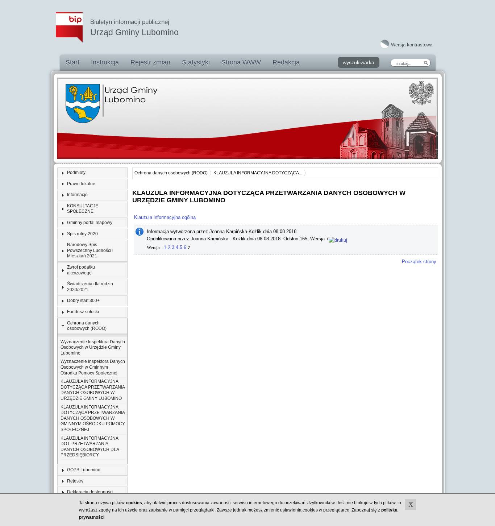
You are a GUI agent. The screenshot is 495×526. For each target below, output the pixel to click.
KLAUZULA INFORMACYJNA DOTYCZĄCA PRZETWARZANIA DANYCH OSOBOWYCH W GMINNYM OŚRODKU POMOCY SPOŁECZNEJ (93, 418)
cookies (134, 502)
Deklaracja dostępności (90, 491)
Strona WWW (241, 62)
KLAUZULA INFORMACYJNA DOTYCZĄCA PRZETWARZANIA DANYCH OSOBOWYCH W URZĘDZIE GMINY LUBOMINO (93, 390)
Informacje (77, 194)
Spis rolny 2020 (82, 233)
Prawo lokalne (81, 183)
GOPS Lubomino (83, 469)
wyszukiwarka (358, 62)
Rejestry (75, 481)
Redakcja (286, 62)
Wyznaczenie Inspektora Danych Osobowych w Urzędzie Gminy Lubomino (93, 347)
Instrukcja (105, 62)
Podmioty (76, 172)
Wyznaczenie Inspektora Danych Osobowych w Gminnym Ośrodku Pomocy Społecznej (93, 367)
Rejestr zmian (150, 62)
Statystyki (196, 62)
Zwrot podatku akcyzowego (81, 270)
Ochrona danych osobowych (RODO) (87, 325)
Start (72, 62)
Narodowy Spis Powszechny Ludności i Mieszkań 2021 (90, 250)
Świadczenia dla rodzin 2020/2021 (90, 286)
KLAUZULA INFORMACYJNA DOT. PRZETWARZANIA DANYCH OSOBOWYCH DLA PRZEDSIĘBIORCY (90, 447)
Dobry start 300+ (83, 300)
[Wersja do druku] (338, 238)
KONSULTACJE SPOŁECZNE (82, 208)
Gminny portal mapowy (89, 222)
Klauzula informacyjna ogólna (165, 217)
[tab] (92, 172)
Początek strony (419, 261)
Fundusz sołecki (83, 311)
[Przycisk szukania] (426, 62)
